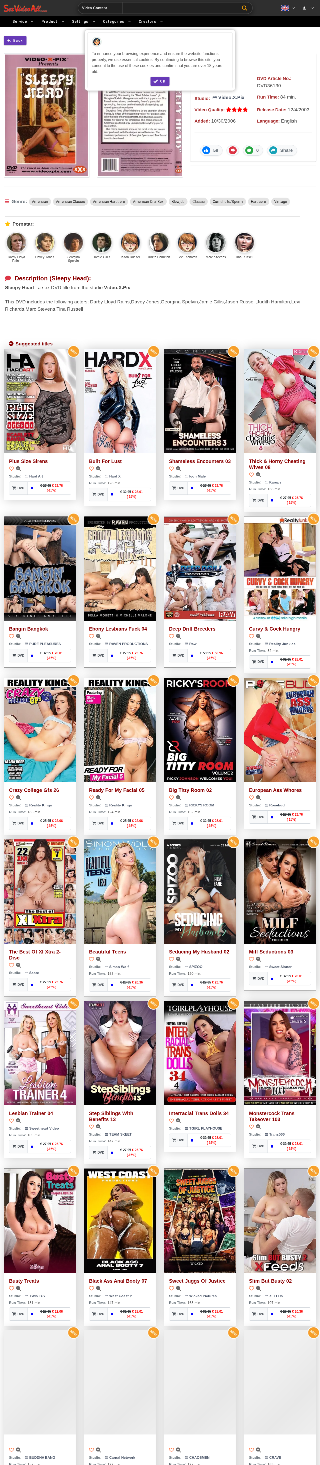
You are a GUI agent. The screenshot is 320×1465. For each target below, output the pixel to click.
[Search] (246, 8)
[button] (211, 150)
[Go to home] (25, 8)
